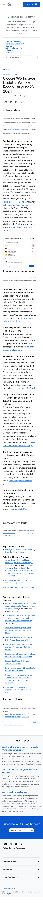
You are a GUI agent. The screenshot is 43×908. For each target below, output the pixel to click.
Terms (16, 894)
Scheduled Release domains (18, 205)
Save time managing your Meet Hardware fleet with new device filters (18, 630)
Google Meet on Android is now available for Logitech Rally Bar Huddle (18, 647)
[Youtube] (5, 844)
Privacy (11, 894)
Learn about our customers (14, 792)
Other (16, 96)
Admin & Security (14, 48)
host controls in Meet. (19, 509)
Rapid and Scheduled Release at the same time (16, 129)
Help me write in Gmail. (25, 388)
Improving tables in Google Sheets (19, 587)
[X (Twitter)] (11, 844)
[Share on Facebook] (16, 102)
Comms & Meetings (15, 42)
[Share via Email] (5, 102)
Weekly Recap (25, 96)
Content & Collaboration (17, 44)
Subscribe (31, 4)
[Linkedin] (16, 844)
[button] (21, 861)
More (9, 52)
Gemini (9, 46)
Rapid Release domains (13, 202)
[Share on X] (21, 102)
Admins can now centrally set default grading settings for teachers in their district (20, 606)
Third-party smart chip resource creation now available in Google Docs (18, 690)
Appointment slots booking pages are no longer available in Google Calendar (19, 563)
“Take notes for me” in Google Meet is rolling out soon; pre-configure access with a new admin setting (20, 618)
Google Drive (8, 96)
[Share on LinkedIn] (11, 102)
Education (11, 50)
